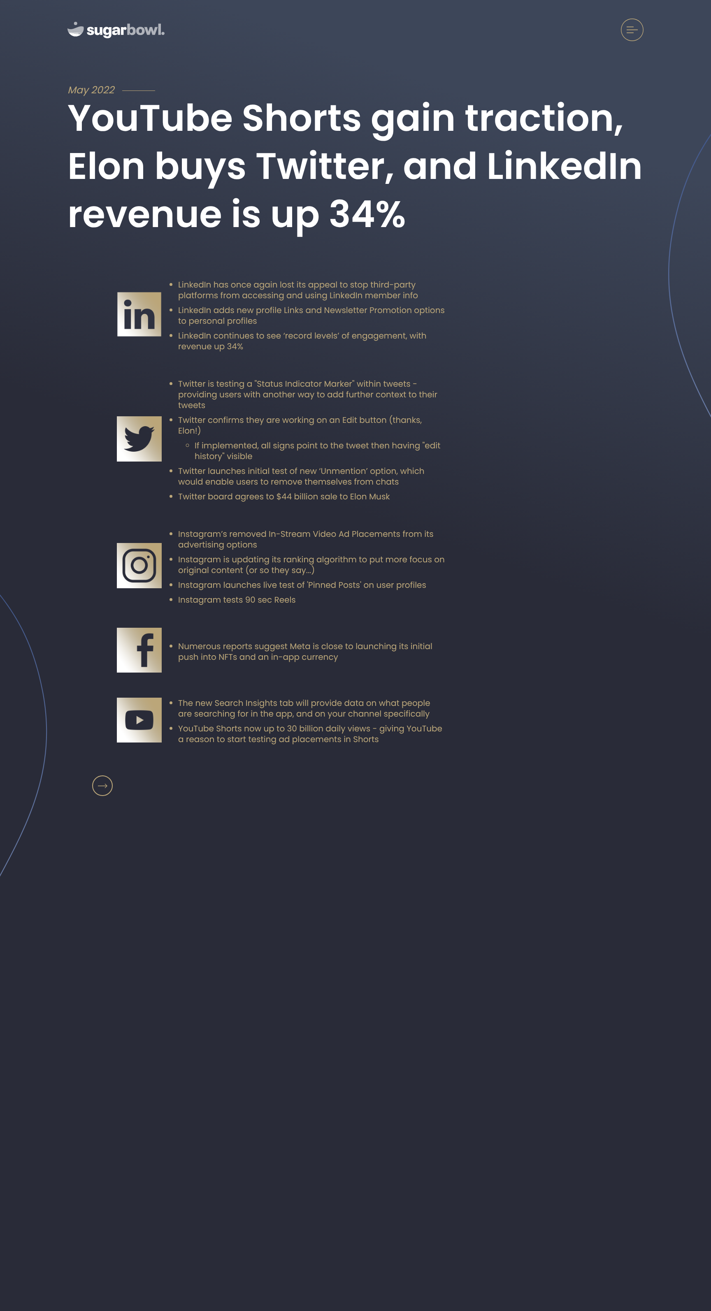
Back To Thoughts (102, 785)
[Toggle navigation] (632, 30)
